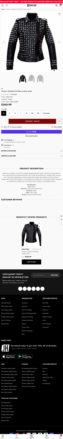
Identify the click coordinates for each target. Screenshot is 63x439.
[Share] (59, 13)
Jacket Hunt (9, 97)
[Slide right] (59, 41)
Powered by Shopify (30, 430)
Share (59, 13)
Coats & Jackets (14, 102)
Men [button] (3, 364)
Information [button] (27, 298)
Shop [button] (3, 298)
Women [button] (25, 364)
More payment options (31, 136)
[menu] (2, 5)
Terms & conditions (17, 127)
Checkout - (32, 121)
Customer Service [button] (49, 298)
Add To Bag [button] (31, 262)
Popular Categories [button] (9, 398)
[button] (6, 5)
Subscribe (54, 275)
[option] (31, 41)
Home (3, 9)
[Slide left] (4, 41)
